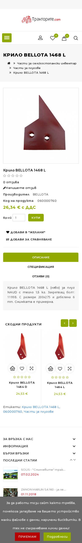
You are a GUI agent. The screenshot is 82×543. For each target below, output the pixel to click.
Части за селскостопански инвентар (47, 63)
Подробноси (57, 537)
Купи (36, 217)
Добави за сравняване (31, 239)
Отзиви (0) (41, 276)
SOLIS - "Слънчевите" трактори (46, 469)
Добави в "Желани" (28, 232)
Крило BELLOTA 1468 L (31, 72)
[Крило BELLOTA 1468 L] (41, 126)
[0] (49, 38)
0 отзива (11, 182)
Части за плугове (27, 68)
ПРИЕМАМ (27, 537)
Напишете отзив (21, 188)
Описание (40, 257)
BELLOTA (40, 194)
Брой (7, 217)
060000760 (12, 412)
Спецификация (41, 266)
